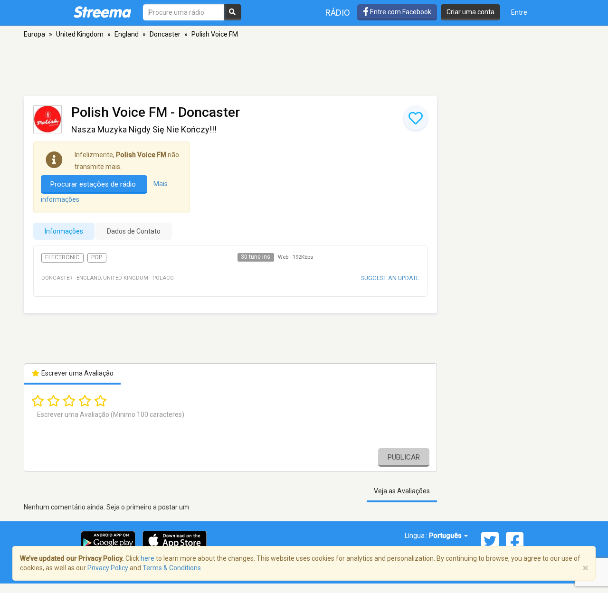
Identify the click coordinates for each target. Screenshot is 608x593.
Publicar (404, 457)
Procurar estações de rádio (94, 184)
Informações (64, 231)
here (147, 558)
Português (446, 535)
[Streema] (102, 12)
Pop (96, 257)
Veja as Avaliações (402, 491)
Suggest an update (390, 278)
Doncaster (165, 34)
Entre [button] (519, 12)
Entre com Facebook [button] (400, 12)
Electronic (62, 257)
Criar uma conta (470, 12)
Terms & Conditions (171, 568)
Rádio (337, 13)
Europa (34, 34)
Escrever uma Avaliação (77, 373)
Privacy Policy (107, 568)
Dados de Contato (134, 231)
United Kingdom (80, 34)
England (126, 34)
